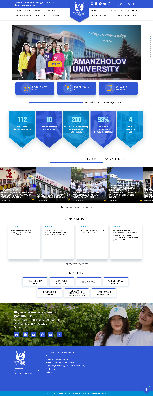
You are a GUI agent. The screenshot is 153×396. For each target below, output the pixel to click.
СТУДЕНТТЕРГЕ (113, 10)
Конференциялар (52, 369)
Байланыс (49, 372)
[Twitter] (92, 3)
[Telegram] (100, 3)
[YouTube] (104, 3)
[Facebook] (96, 3)
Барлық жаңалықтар (70, 207)
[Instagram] (109, 3)
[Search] (115, 4)
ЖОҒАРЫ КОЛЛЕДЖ (126, 15)
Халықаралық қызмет (26, 15)
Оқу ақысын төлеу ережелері (57, 359)
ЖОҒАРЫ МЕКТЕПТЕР (101, 15)
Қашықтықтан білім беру (116, 282)
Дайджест (87, 207)
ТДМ (46, 15)
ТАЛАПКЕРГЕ (96, 10)
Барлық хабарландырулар (76, 263)
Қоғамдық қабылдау (121, 88)
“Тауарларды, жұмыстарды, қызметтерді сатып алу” (65, 365)
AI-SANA (56, 15)
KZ (135, 4)
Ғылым (50, 10)
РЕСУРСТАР (130, 10)
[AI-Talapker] (146, 389)
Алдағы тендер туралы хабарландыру (60, 362)
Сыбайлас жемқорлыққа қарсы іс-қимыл (77, 293)
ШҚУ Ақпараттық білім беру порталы (60, 353)
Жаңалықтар (51, 356)
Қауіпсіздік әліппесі (49, 293)
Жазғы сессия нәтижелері (103, 293)
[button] (150, 36)
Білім (37, 10)
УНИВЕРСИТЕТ (22, 10)
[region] (76, 46)
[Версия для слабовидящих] (120, 4)
